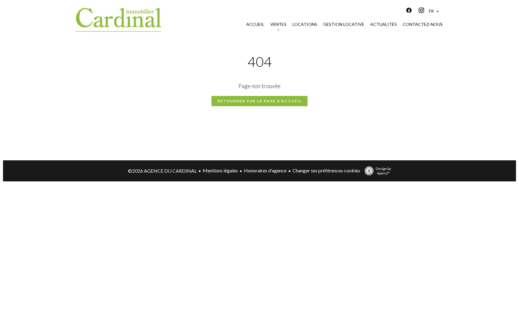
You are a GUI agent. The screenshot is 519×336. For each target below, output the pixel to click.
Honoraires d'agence (265, 170)
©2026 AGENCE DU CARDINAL (162, 171)
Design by (383, 170)
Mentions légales (220, 170)
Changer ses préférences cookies (326, 170)
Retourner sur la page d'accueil (259, 101)
